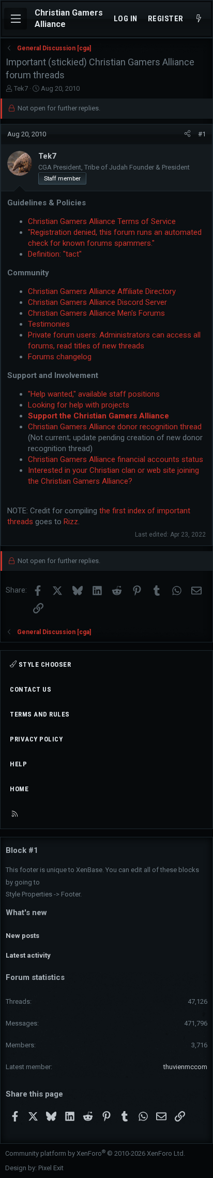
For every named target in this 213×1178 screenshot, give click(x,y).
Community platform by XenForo (95, 1153)
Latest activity (28, 955)
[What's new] (199, 19)
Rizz (71, 521)
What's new (26, 912)
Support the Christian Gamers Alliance (98, 415)
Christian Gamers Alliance (69, 18)
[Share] (187, 134)
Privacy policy (36, 739)
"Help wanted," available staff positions (94, 394)
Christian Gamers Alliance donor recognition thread (115, 426)
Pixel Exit (51, 1168)
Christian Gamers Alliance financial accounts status (115, 459)
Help (18, 764)
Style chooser (44, 664)
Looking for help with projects (78, 405)
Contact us (30, 689)
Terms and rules (40, 714)
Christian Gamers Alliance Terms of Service (102, 221)
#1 (202, 134)
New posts (22, 935)
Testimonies (49, 324)
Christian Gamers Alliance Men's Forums (96, 313)
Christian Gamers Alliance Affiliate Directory (102, 291)
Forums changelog (60, 356)
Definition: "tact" (55, 254)
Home (19, 789)
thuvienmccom (185, 1067)
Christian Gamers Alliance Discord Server (97, 302)
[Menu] (15, 19)
